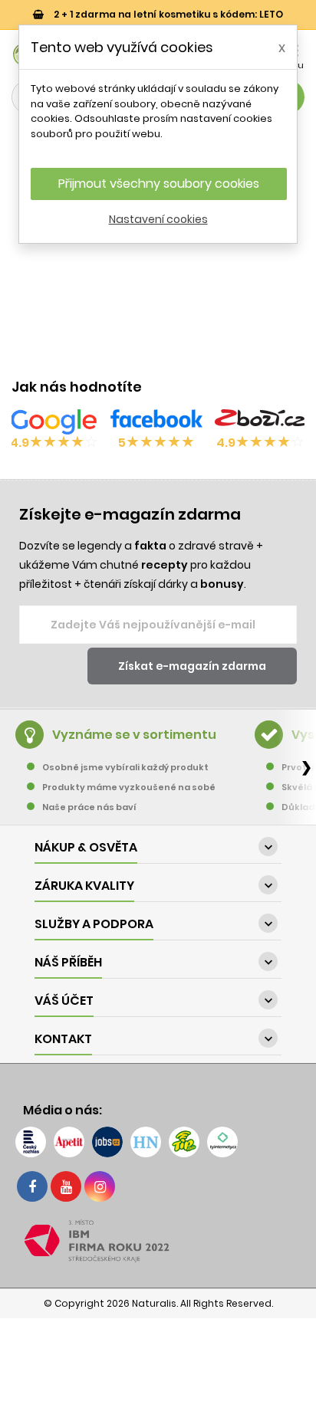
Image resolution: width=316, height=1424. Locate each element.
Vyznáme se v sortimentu (134, 734)
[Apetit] (69, 1142)
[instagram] (99, 1186)
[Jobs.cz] (107, 1142)
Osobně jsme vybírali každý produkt (125, 767)
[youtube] (66, 1186)
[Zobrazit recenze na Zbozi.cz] (261, 421)
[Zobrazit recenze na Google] (54, 421)
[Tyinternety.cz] (222, 1142)
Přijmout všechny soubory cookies (158, 183)
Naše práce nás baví (89, 807)
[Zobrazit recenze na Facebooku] (156, 421)
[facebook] (32, 1186)
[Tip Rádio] (184, 1142)
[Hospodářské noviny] (145, 1142)
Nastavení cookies (158, 219)
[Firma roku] (158, 1240)
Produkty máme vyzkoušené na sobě (129, 787)
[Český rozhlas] (30, 1142)
